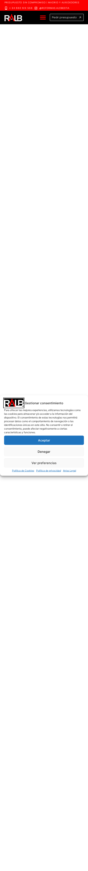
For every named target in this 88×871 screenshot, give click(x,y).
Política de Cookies (23, 470)
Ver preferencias (44, 463)
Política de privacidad (48, 470)
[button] (43, 17)
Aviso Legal (69, 470)
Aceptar (44, 440)
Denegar (44, 451)
